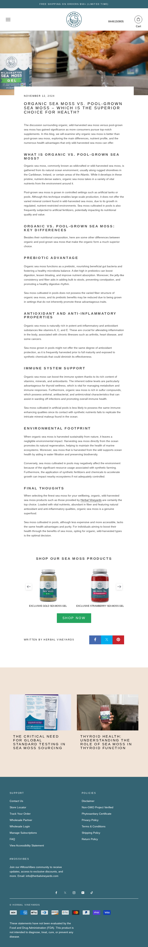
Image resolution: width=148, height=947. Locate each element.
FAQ (12, 839)
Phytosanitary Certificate (96, 813)
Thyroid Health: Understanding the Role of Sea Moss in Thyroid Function (106, 742)
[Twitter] (107, 639)
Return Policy (90, 839)
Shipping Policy (91, 832)
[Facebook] (95, 639)
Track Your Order (20, 813)
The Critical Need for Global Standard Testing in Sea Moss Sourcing (39, 742)
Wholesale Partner (21, 820)
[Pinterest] (118, 639)
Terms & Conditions (93, 826)
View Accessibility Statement (27, 845)
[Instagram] (74, 892)
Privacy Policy (90, 820)
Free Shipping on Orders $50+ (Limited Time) (74, 4)
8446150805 (116, 21)
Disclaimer (88, 800)
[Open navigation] (8, 19)
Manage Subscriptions (23, 832)
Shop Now (74, 618)
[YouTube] (83, 892)
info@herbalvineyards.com (42, 875)
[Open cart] (138, 19)
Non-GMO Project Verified (97, 807)
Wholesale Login (20, 826)
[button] (29, 587)
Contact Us (16, 800)
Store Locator (18, 807)
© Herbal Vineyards (25, 905)
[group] (48, 587)
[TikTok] (91, 892)
